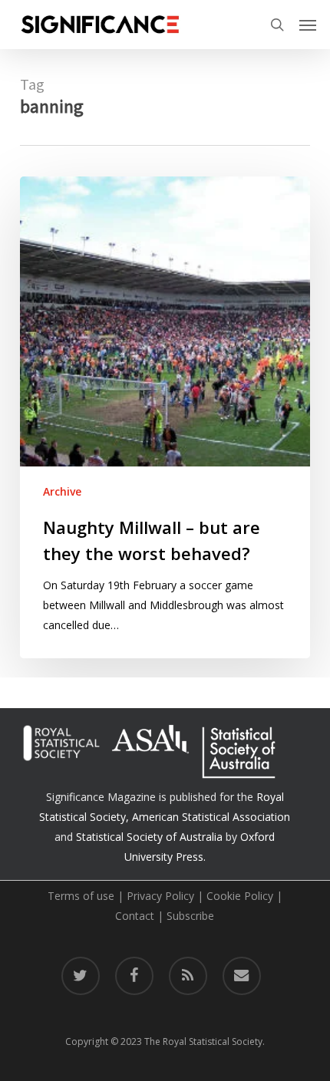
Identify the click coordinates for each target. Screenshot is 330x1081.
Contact (134, 915)
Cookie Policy (239, 895)
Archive (62, 491)
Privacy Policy (160, 895)
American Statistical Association (211, 816)
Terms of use (81, 895)
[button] (307, 24)
